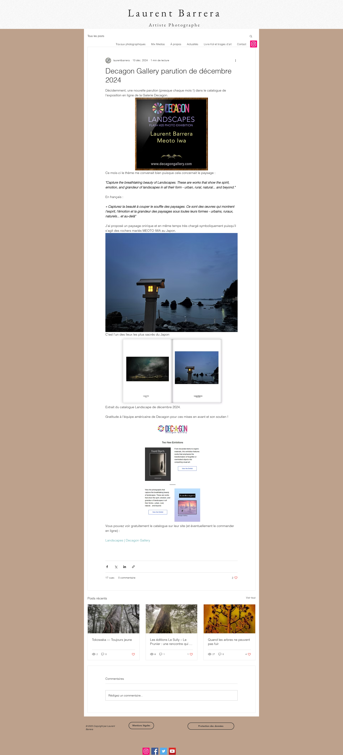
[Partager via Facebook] (107, 566)
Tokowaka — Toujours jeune (112, 640)
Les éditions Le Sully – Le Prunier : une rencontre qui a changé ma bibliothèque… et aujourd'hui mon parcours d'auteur (171, 642)
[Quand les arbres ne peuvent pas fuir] (229, 618)
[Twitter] (163, 751)
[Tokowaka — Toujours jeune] (113, 618)
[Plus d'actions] (235, 60)
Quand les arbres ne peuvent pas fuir (229, 642)
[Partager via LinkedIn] (124, 566)
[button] (251, 36)
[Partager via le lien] (133, 566)
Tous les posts (96, 36)
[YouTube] (172, 751)
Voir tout (250, 597)
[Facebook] (154, 751)
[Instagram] (253, 43)
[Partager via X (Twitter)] (116, 566)
